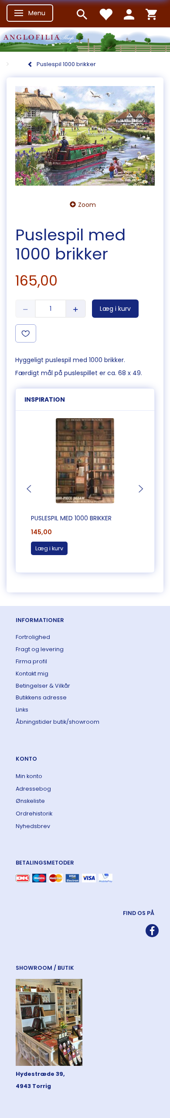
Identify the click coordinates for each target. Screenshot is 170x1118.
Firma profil (31, 661)
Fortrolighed (33, 637)
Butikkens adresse (41, 697)
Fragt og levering (40, 649)
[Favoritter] (105, 13)
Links (22, 709)
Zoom (87, 204)
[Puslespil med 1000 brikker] (85, 136)
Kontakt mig (32, 673)
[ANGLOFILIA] (85, 38)
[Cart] (151, 13)
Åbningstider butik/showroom (57, 721)
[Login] (129, 13)
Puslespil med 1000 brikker (71, 518)
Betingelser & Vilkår (43, 685)
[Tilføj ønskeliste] (25, 333)
